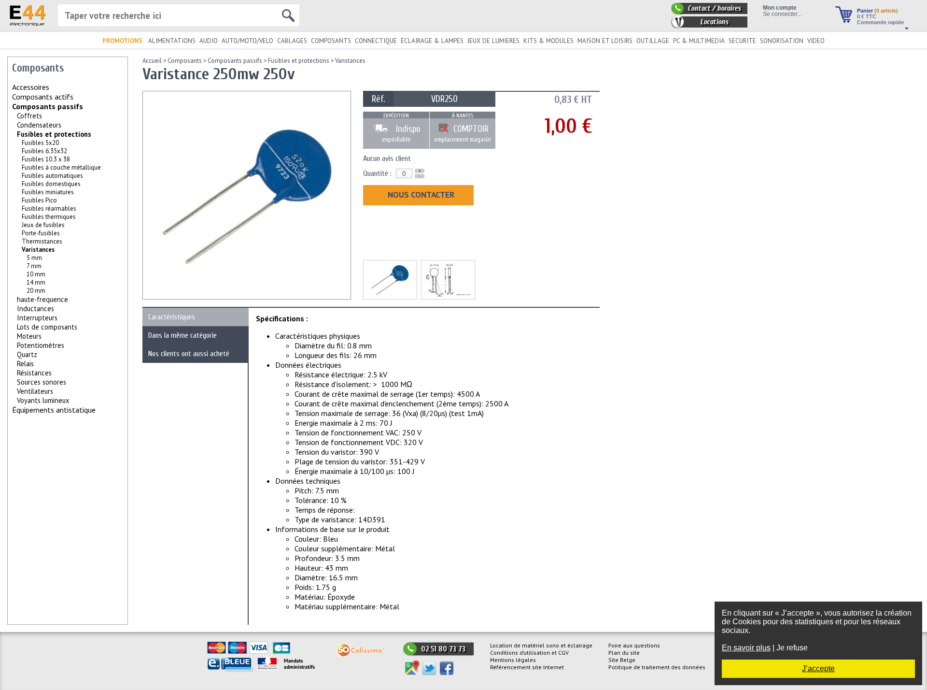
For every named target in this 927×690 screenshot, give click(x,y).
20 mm (36, 291)
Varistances (350, 61)
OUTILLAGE (652, 41)
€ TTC (866, 16)
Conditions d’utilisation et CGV (529, 652)
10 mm (36, 274)
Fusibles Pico (39, 200)
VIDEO (816, 41)
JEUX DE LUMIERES (493, 41)
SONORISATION (781, 41)
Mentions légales (513, 659)
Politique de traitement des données (656, 667)
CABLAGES (292, 41)
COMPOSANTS (331, 41)
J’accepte (818, 668)
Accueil (152, 61)
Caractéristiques (171, 317)
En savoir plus (746, 648)
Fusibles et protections (54, 134)
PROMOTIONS (122, 41)
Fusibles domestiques (51, 184)
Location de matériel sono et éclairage (541, 645)
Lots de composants (47, 326)
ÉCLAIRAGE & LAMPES (432, 41)
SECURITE (742, 41)
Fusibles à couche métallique (61, 167)
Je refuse (792, 648)
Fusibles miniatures (48, 192)
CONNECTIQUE (376, 41)
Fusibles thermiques (49, 217)
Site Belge (621, 659)
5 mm (34, 258)
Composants (185, 61)
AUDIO (208, 41)
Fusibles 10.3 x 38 (46, 159)
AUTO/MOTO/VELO (247, 41)
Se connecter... (782, 14)
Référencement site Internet (527, 667)
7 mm (34, 266)
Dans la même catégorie (182, 335)
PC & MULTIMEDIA (699, 41)
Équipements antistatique (54, 410)
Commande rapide (880, 22)
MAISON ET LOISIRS (604, 41)
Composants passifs (47, 106)
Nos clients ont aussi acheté (188, 353)
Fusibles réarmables (49, 208)
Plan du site (624, 652)
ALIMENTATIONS (172, 41)
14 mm (36, 282)
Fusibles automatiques (52, 176)
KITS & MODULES (548, 41)
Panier (877, 11)
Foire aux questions (634, 645)
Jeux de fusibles (43, 225)
